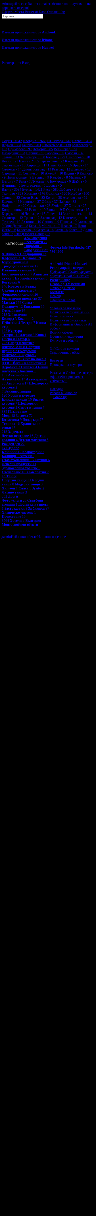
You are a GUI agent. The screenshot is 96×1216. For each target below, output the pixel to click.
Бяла (35, 226)
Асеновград (75, 197)
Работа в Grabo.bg (63, 393)
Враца (80, 165)
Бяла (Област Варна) (32, 234)
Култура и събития (64, 340)
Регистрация (11, 63)
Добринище (14, 205)
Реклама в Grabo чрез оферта (72, 373)
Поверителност (61, 316)
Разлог (37, 210)
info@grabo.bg (73, 247)
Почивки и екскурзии (66, 336)
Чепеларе (35, 214)
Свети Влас (33, 197)
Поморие (43, 149)
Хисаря (77, 205)
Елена (27, 161)
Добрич (69, 189)
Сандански (38, 205)
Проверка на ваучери (66, 365)
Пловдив (34, 141)
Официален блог (62, 300)
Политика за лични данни (70, 312)
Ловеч (54, 214)
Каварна (74, 161)
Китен (54, 197)
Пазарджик (13, 153)
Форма (55, 247)
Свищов (50, 222)
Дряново (81, 169)
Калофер (59, 177)
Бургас (32, 189)
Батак (61, 230)
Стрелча (45, 230)
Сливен (11, 197)
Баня (25, 181)
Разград (61, 169)
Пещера (68, 222)
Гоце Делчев (16, 226)
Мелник (77, 177)
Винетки (56, 360)
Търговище (13, 165)
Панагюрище (18, 177)
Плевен (82, 141)
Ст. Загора (59, 141)
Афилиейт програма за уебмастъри (67, 379)
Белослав (26, 230)
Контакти (57, 292)
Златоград (51, 218)
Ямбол (59, 205)
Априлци (36, 165)
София (12, 141)
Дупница (11, 185)
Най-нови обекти (24, 537)
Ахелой (54, 173)
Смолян (74, 153)
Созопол (56, 193)
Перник (35, 153)
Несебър (78, 193)
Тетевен (11, 222)
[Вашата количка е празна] (2, 20)
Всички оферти (61, 332)
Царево (67, 201)
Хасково (34, 193)
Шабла (79, 181)
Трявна (10, 157)
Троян (32, 218)
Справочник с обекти (66, 352)
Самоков (11, 169)
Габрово (54, 153)
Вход (25, 63)
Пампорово (78, 157)
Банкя (54, 210)
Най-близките (12, 545)
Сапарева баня (49, 161)
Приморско (20, 149)
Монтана (51, 226)
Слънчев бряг (56, 145)
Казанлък (30, 201)
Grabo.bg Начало (62, 288)
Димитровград (36, 169)
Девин (10, 161)
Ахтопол (31, 222)
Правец (69, 226)
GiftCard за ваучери (64, 348)
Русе (50, 189)
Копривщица (15, 210)
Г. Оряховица (76, 210)
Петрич (10, 181)
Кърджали (13, 214)
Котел (75, 230)
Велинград (65, 149)
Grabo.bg (60, 397)
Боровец (55, 157)
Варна (11, 189)
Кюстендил (75, 218)
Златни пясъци (77, 214)
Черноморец (32, 157)
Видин (71, 173)
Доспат (54, 185)
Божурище (60, 181)
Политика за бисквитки (68, 320)
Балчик (10, 201)
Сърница (12, 173)
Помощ (55, 296)
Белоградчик (33, 185)
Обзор (50, 201)
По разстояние (77, 537)
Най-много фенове (51, 537)
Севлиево (33, 173)
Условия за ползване (65, 308)
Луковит (40, 181)
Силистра (12, 218)
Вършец (40, 177)
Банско (31, 145)
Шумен (11, 145)
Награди (56, 389)
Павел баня (60, 165)
